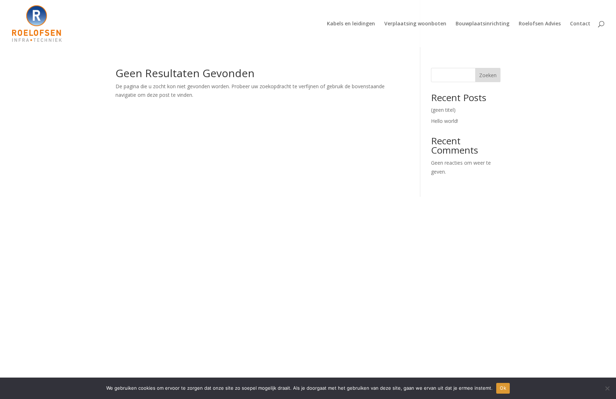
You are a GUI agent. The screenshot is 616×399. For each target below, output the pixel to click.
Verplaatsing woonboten (415, 24)
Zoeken (488, 75)
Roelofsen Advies (540, 24)
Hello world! (444, 121)
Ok (503, 388)
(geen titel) (443, 109)
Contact (580, 24)
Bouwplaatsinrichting (482, 24)
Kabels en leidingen (351, 24)
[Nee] (607, 388)
